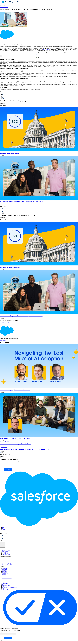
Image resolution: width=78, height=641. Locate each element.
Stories (3, 528)
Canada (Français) (5, 553)
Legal (3, 582)
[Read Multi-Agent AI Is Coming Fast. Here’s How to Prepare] (39, 436)
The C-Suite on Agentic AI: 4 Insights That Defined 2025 (15, 444)
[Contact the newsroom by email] (2, 540)
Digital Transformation (4, 7)
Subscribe (2, 456)
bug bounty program (46, 49)
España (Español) (5, 558)
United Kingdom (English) (6, 563)
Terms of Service (5, 583)
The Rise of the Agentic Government (10, 153)
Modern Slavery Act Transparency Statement (9, 587)
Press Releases (4, 529)
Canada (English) (5, 552)
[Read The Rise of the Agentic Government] (39, 150)
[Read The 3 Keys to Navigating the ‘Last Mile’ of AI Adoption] (39, 387)
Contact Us (4, 586)
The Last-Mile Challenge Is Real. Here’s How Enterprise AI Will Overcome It (21, 201)
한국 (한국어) (4, 574)
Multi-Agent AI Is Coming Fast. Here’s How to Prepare (15, 438)
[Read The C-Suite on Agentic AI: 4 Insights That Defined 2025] (4, 441)
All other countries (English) (7, 564)
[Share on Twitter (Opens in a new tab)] (3, 96)
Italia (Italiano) (4, 560)
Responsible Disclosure (6, 585)
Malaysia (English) (5, 575)
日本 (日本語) (4, 570)
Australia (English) (5, 568)
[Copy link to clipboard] (3, 98)
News (3, 527)
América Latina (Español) (6, 550)
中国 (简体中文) (5, 571)
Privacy (3, 584)
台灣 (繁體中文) (5, 573)
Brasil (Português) (5, 551)
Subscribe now (2, 103)
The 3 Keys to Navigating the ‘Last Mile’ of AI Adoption (15, 390)
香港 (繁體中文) (5, 572)
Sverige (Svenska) (5, 562)
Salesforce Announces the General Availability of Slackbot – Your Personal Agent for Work (24, 449)
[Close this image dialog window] (1, 56)
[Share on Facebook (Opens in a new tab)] (2, 97)
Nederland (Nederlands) (6, 561)
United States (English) (6, 554)
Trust (3, 588)
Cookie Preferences (5, 589)
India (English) (4, 569)
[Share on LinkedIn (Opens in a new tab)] (2, 94)
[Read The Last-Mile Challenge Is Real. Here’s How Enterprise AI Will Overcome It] (39, 199)
